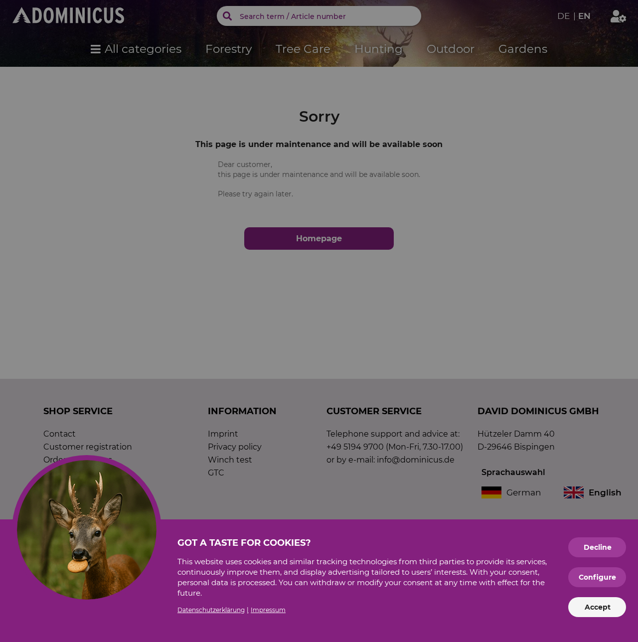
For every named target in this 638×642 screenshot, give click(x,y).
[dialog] (319, 321)
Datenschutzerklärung (211, 610)
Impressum (268, 610)
